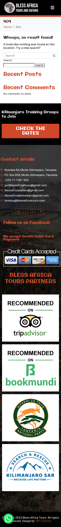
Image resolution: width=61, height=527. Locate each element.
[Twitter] (40, 211)
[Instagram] (33, 211)
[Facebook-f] (25, 211)
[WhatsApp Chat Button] (8, 519)
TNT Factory (43, 521)
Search (7, 60)
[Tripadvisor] (17, 211)
